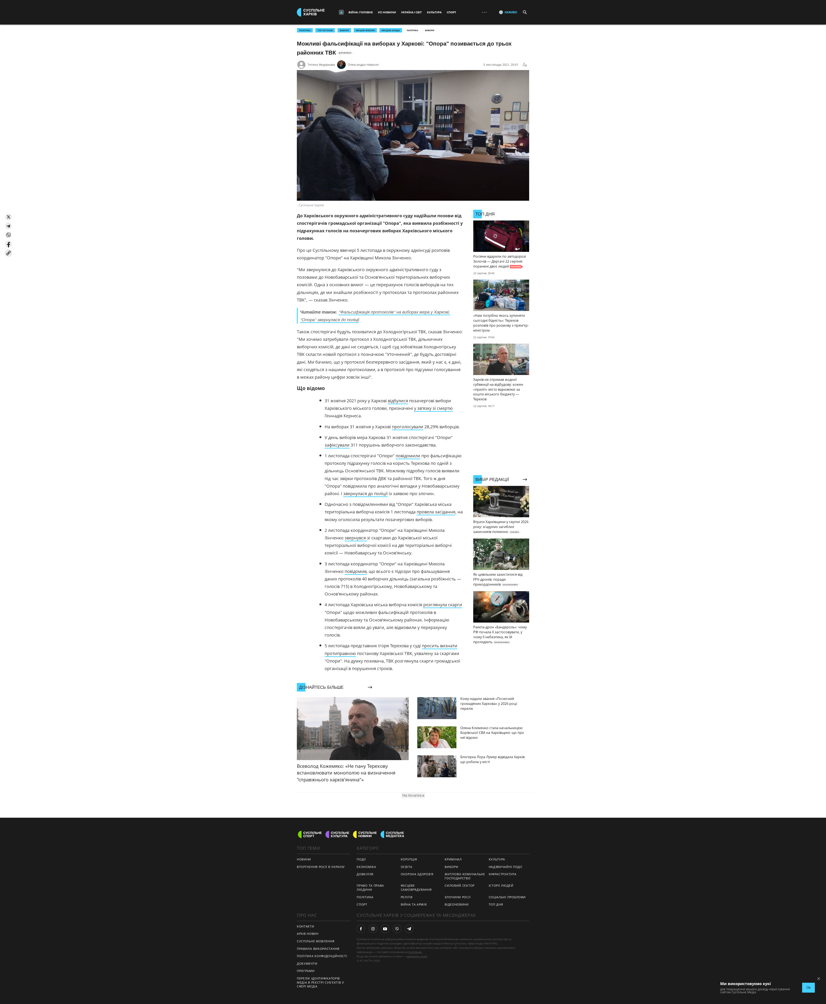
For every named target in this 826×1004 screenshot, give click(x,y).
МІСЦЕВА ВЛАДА (391, 30)
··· (484, 12)
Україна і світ (411, 12)
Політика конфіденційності (322, 956)
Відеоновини (457, 904)
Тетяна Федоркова (321, 65)
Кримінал (453, 859)
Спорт (451, 12)
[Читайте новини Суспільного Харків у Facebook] (361, 928)
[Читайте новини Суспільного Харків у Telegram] (409, 928)
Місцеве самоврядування (416, 887)
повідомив (356, 571)
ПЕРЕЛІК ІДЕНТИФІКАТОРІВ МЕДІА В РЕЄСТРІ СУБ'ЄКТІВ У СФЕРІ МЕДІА (320, 982)
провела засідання (436, 512)
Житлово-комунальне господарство (465, 876)
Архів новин (308, 934)
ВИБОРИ (344, 30)
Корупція (409, 859)
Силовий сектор (460, 885)
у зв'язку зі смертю (433, 408)
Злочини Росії (457, 897)
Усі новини (387, 12)
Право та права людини (370, 887)
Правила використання (318, 949)
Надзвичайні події (505, 867)
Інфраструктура (502, 874)
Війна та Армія (414, 904)
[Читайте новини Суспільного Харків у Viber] (397, 928)
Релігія (407, 897)
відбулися (398, 401)
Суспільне (415, 952)
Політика (412, 30)
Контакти (305, 926)
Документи (307, 963)
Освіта (406, 867)
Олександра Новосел (363, 65)
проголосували (407, 427)
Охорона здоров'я (417, 874)
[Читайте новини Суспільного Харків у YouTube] (385, 928)
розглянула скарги (442, 605)
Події (361, 859)
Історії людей (501, 885)
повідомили (408, 456)
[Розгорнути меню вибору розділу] (341, 12)
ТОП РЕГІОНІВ (325, 30)
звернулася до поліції (365, 493)
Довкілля (365, 874)
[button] (8, 217)
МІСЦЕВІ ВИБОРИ (365, 30)
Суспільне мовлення (315, 941)
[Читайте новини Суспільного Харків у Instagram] (373, 928)
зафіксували (337, 445)
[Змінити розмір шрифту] (525, 65)
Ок (808, 987)
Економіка (366, 867)
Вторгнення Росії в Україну (321, 867)
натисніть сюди (417, 956)
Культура (434, 12)
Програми (306, 971)
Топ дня (496, 904)
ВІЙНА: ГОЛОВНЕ (360, 12)
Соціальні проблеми (507, 897)
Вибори (429, 30)
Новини (304, 859)
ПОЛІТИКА (305, 30)
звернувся (356, 538)
